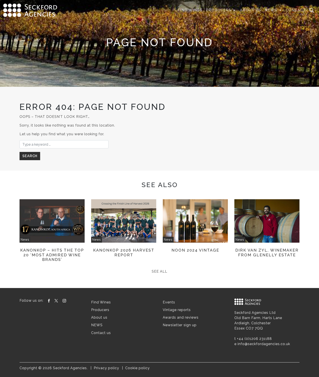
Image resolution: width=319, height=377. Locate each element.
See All (159, 271)
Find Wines (190, 10)
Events (169, 302)
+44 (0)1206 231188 (254, 339)
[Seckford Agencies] (30, 10)
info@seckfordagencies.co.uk (264, 344)
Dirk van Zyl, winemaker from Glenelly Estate (267, 252)
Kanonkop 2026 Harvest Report (123, 252)
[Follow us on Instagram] (64, 300)
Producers (218, 10)
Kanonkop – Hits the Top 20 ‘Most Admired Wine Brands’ (52, 255)
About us (250, 10)
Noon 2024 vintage (195, 250)
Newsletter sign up (180, 325)
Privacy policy (106, 368)
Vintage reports (177, 310)
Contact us (101, 333)
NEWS (271, 10)
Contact (296, 10)
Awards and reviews (181, 317)
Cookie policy (137, 368)
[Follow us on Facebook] (49, 300)
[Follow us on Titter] (56, 300)
